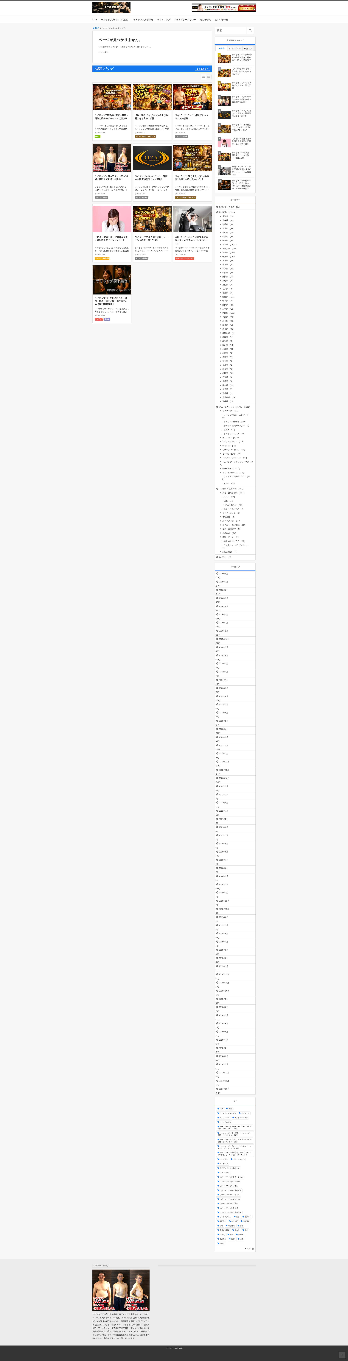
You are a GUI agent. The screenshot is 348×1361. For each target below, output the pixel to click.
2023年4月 (223, 729)
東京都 (107, 319)
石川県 (225, 289)
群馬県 (225, 269)
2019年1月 (223, 966)
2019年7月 (223, 925)
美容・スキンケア (231, 509)
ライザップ (99, 319)
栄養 (241, 1226)
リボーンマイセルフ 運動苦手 (230, 1212)
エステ (226, 497)
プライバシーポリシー (185, 19)
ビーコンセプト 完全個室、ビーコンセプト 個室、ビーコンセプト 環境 (234, 1134)
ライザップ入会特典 (143, 19)
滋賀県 (225, 325)
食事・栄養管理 (229, 529)
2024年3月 (223, 663)
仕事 (238, 1217)
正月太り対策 (224, 1230)
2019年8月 (223, 917)
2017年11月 (224, 1081)
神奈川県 (226, 248)
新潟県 (225, 277)
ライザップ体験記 (182, 136)
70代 (230, 1109)
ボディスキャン (238, 1159)
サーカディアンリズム (228, 1113)
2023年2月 (223, 745)
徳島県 (225, 357)
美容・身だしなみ (230, 493)
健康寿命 (226, 533)
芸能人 (97, 136)
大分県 (225, 389)
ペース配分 (224, 1159)
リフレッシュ (224, 1172)
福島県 (225, 240)
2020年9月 (223, 843)
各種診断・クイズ (226, 207)
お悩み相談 (227, 552)
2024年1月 (223, 680)
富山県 (225, 285)
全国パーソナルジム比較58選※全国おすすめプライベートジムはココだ (191, 240)
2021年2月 (223, 827)
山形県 (225, 236)
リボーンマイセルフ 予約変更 (230, 1190)
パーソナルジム (225, 1122)
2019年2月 (223, 958)
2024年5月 (223, 647)
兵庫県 (225, 317)
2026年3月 (223, 614)
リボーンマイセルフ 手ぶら (230, 1195)
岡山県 (225, 345)
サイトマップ (163, 19)
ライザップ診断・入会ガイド (145, 136)
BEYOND (226, 446)
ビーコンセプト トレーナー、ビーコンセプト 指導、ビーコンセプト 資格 (235, 1128)
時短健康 (231, 1226)
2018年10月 (224, 991)
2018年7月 (223, 1015)
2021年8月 (223, 803)
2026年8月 (223, 574)
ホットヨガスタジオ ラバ (234, 476)
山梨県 (225, 273)
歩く (246, 1230)
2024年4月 (223, 655)
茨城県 (225, 260)
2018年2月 (223, 1056)
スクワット (245, 1113)
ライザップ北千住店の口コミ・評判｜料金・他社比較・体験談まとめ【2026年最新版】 (111, 301)
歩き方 (237, 1230)
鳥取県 (225, 337)
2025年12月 (224, 639)
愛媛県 (225, 365)
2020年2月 (223, 884)
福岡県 (225, 373)
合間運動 (223, 1221)
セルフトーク (224, 1118)
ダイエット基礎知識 (102, 258)
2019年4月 (223, 942)
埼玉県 (225, 252)
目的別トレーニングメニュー (236, 545)
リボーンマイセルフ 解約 (229, 1204)
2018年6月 (223, 1023)
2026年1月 (223, 631)
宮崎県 (225, 393)
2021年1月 (223, 835)
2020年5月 (223, 876)
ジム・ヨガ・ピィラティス (185, 258)
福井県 (225, 293)
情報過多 (246, 1221)
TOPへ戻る (103, 52)
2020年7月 (223, 860)
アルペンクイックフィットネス (235, 462)
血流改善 (223, 1239)
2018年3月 (223, 1048)
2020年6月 (223, 868)
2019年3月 (223, 950)
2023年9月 (223, 688)
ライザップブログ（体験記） (115, 19)
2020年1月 (223, 892)
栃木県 (225, 265)
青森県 (225, 220)
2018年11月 (224, 983)
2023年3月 (223, 737)
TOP (94, 19)
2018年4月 (223, 1040)
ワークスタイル (225, 1217)
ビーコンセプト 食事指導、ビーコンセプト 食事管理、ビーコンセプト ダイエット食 (234, 1154)
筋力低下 (241, 1235)
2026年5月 (223, 598)
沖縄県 (225, 401)
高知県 (225, 369)
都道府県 (223, 212)
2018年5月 (223, 1032)
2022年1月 (223, 794)
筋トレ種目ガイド (231, 541)
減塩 (231, 1235)
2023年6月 (223, 713)
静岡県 (225, 305)
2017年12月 (224, 1073)
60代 (221, 1109)
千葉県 (225, 256)
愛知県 (225, 297)
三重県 (225, 309)
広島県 (225, 349)
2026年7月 (223, 582)
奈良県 (225, 329)
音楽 (241, 1239)
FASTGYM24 (228, 468)
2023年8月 (223, 696)
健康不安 (248, 1217)
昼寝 (221, 1226)
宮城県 (225, 228)
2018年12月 (224, 974)
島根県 (225, 341)
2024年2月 (223, 672)
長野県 (225, 281)
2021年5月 (223, 819)
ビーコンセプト (229, 454)
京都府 (225, 321)
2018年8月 (223, 1007)
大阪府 (225, 313)
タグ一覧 (250, 1249)
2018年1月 (223, 1064)
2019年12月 (224, 901)
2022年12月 (224, 762)
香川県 (225, 361)
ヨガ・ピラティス (230, 472)
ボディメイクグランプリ (234, 426)
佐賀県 (225, 377)
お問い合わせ (221, 19)
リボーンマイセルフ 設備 (229, 1208)
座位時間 (234, 1221)
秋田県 (225, 232)
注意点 (222, 1235)
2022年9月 (223, 786)
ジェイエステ (231, 505)
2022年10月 (224, 778)
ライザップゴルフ (231, 434)
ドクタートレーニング (231, 458)
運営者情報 (205, 19)
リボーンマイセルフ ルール (230, 1181)
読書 (233, 1239)
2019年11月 (224, 909)
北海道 (225, 216)
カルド (226, 483)
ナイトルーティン (241, 1118)
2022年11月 (224, 770)
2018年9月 (223, 999)
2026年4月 (223, 606)
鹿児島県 (226, 397)
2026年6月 (223, 590)
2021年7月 (223, 811)
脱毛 (226, 501)
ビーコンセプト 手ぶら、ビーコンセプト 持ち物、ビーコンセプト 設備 (234, 1141)
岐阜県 (225, 301)
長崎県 (225, 381)
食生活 (222, 1243)
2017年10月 (224, 1089)
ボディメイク (228, 521)
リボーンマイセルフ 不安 (229, 1186)
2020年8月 (223, 852)
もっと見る (201, 69)
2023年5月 (223, 721)
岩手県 (225, 224)
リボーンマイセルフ (231, 450)
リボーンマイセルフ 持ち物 (230, 1199)
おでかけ (223, 557)
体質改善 (226, 517)
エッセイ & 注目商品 (228, 489)
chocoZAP (226, 438)
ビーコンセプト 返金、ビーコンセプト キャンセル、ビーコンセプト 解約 (234, 1147)
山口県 (225, 353)
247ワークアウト (229, 442)
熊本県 (225, 385)
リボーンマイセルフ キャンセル (231, 1177)
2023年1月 (223, 753)
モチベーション (229, 513)
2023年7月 (223, 704)
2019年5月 (223, 933)
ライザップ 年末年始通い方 (230, 1168)
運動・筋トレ (228, 537)
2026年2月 (223, 623)
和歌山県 (226, 333)
